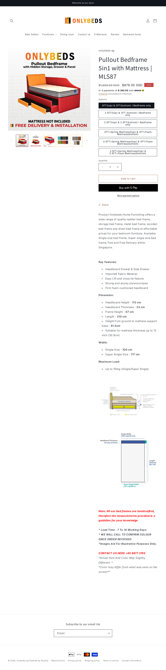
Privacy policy (74, 660)
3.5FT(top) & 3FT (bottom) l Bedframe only (128, 113)
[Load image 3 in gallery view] (49, 141)
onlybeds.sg (23, 660)
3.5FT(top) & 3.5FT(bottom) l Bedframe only (128, 123)
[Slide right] (86, 140)
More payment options (128, 195)
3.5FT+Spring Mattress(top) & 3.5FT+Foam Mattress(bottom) (127, 152)
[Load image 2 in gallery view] (36, 141)
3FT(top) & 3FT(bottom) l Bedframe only (126, 105)
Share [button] (105, 204)
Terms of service (111, 660)
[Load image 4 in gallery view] (63, 141)
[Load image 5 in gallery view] (77, 141)
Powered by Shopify (38, 660)
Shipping (103, 94)
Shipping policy (92, 660)
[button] (11, 20)
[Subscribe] (108, 633)
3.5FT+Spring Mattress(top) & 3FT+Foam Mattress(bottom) (128, 142)
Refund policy (58, 660)
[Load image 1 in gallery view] (22, 141)
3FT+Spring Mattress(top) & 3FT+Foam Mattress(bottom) (128, 133)
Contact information (131, 660)
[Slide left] (11, 140)
